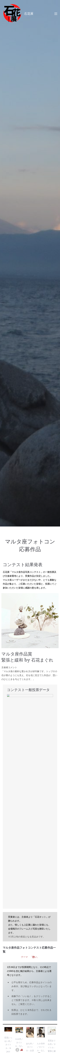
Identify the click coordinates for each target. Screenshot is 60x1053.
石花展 (28, 14)
